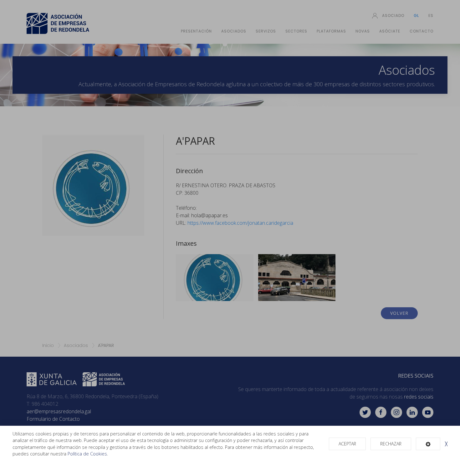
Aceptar (347, 444)
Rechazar (390, 444)
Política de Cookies (87, 454)
